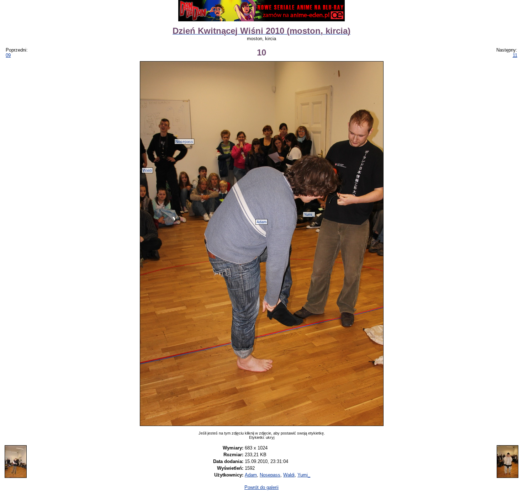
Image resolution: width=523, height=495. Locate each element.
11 (515, 55)
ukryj (270, 437)
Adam (261, 222)
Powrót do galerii (261, 487)
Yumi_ (309, 214)
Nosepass (184, 141)
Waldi (147, 170)
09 (8, 55)
